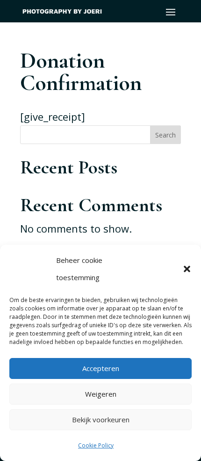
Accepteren (100, 368)
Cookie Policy (96, 445)
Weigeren (100, 394)
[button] (187, 269)
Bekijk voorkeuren (100, 419)
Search (165, 135)
